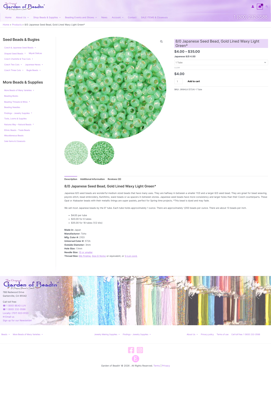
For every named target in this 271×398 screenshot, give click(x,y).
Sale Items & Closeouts (14, 141)
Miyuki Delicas (35, 53)
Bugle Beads (32, 70)
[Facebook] (131, 350)
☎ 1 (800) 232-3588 (14, 309)
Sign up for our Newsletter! (17, 320)
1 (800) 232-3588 (250, 17)
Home (8, 17)
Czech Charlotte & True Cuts (17, 59)
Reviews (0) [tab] (114, 179)
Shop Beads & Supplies (45, 17)
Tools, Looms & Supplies (15, 118)
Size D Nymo (99, 256)
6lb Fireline (85, 256)
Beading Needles (12, 107)
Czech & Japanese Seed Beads (18, 47)
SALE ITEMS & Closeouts (154, 17)
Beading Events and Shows (79, 17)
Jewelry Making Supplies (105, 334)
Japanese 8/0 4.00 (184, 56)
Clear (177, 68)
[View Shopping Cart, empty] (260, 6)
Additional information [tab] (92, 179)
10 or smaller (86, 252)
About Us (21, 17)
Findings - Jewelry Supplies (135, 334)
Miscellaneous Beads (13, 135)
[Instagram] (139, 350)
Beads (4, 334)
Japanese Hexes (32, 64)
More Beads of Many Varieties (18, 90)
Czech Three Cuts (12, 70)
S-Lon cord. (131, 256)
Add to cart (194, 81)
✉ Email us (8, 316)
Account (116, 17)
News (104, 17)
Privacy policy (207, 334)
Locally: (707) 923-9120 (16, 313)
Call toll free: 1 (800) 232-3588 (245, 334)
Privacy (166, 365)
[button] (267, 6)
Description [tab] (70, 179)
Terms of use (223, 334)
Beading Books (11, 96)
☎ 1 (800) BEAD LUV (14, 305)
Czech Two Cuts (11, 64)
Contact (132, 17)
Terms (156, 365)
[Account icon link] (253, 6)
